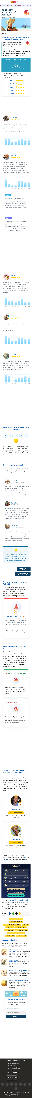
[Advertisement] (16, 253)
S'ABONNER (16, 1016)
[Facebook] (9, 913)
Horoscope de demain (16, 922)
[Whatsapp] (13, 913)
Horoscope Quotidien (15, 5)
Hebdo (24, 5)
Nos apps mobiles (12, 1077)
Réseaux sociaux (12, 1080)
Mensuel (29, 5)
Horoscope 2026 (4, 5)
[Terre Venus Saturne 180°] (16, 71)
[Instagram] (7, 1084)
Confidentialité (18, 1092)
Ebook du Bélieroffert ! (23, 569)
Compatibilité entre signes (17, 933)
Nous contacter (12, 1075)
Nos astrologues (12, 1066)
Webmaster (26, 1092)
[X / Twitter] (25, 1084)
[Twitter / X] (16, 913)
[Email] (19, 913)
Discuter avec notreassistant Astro (22, 574)
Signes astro (10, 936)
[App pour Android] (16, 1089)
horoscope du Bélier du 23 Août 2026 (19, 900)
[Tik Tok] (16, 1084)
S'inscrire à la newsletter (16, 889)
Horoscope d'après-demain (13, 924)
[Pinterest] (20, 1084)
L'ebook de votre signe (16, 892)
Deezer (5, 859)
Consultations (22, 936)
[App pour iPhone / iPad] (29, 1084)
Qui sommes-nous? (13, 1063)
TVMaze (24, 857)
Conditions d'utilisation (13, 1068)
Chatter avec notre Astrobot (16, 895)
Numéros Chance (22, 930)
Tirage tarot (10, 930)
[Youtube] (11, 1084)
